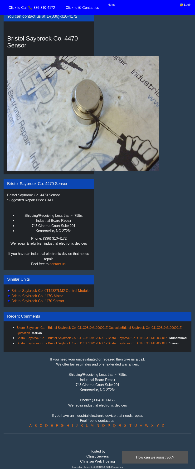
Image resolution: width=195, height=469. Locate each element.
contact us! (58, 264)
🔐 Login (185, 4)
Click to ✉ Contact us (82, 7)
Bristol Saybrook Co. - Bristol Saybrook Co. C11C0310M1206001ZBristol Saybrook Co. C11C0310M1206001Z (92, 338)
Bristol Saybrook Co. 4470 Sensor (37, 301)
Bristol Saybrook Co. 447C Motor (36, 296)
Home (112, 4)
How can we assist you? (155, 457)
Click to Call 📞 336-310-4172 (32, 7)
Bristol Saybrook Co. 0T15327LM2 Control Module (49, 291)
